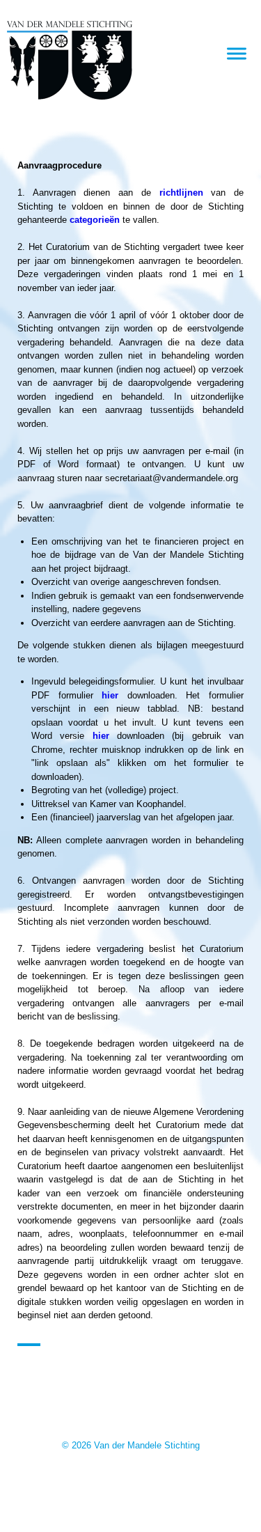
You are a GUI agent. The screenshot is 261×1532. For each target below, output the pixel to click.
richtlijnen (181, 192)
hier (110, 695)
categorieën (95, 219)
